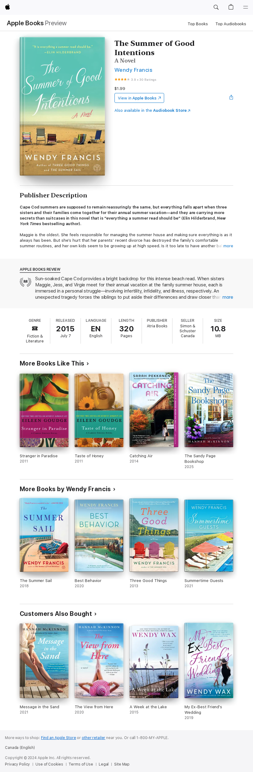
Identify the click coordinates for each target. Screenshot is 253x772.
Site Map (122, 764)
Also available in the (150, 110)
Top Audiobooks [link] (230, 24)
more (228, 246)
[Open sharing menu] (231, 98)
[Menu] (245, 7)
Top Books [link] (198, 24)
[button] (216, 7)
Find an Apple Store (58, 738)
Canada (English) (20, 748)
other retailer (93, 738)
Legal (104, 764)
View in (137, 98)
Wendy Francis (133, 70)
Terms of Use (80, 764)
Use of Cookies (49, 764)
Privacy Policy (17, 764)
